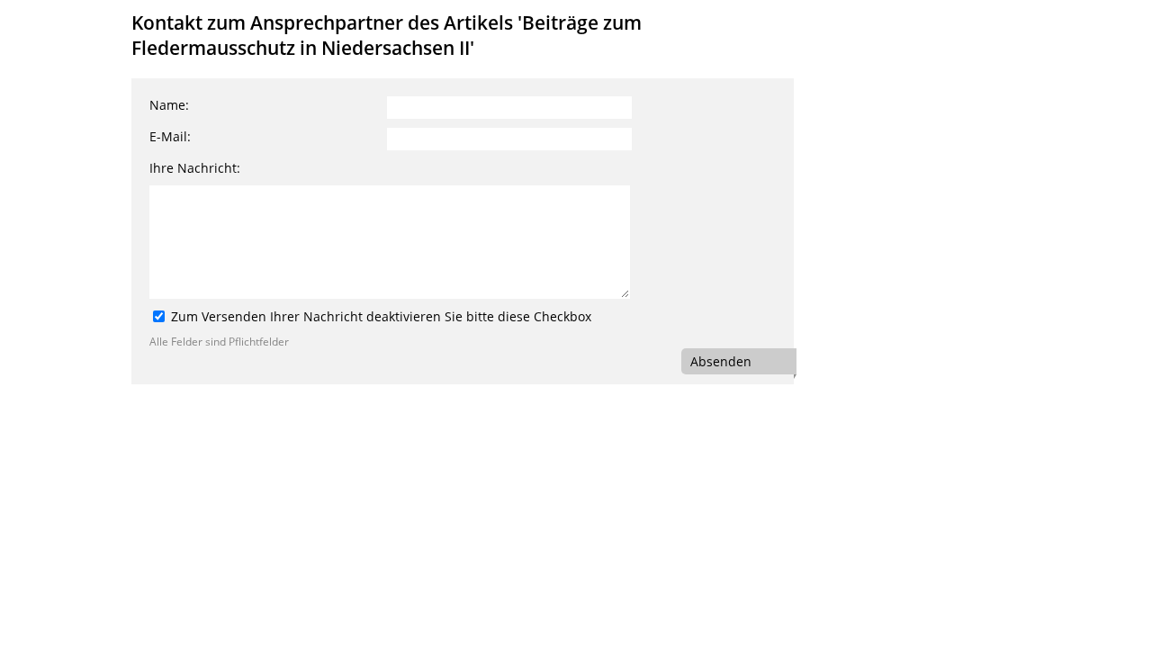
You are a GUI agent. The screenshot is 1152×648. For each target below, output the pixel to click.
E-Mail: (170, 136)
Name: (169, 104)
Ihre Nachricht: (194, 167)
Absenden (721, 361)
